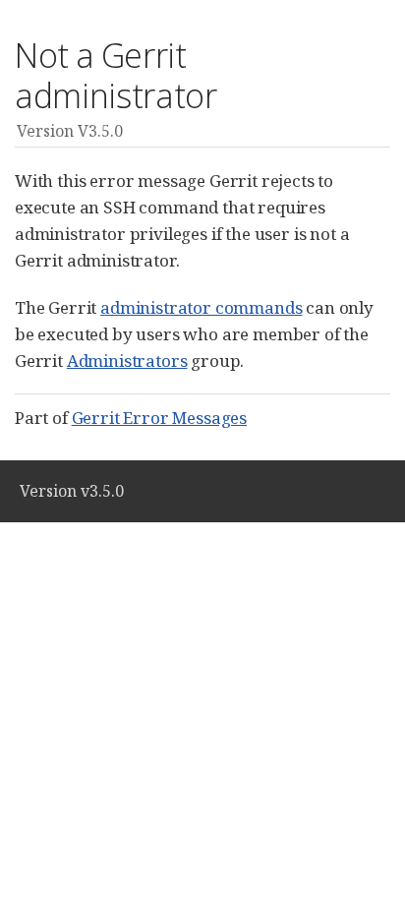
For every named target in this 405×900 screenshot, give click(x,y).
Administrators (127, 360)
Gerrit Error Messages (159, 417)
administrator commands (201, 307)
